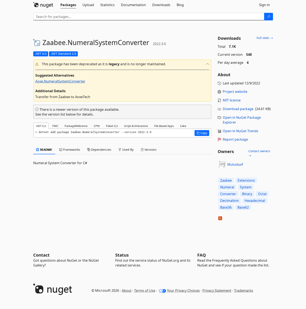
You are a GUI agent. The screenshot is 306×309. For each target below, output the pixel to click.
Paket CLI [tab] (112, 126)
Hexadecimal (255, 200)
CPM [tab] (97, 126)
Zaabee (226, 180)
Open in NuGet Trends (240, 131)
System (246, 187)
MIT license (232, 100)
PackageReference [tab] (76, 126)
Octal (262, 194)
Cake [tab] (183, 126)
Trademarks (243, 290)
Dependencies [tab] (100, 150)
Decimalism (229, 200)
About (126, 290)
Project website (235, 91)
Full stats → (265, 38)
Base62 (243, 207)
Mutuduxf (235, 164)
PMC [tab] (55, 126)
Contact (41, 255)
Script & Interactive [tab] (136, 126)
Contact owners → (259, 153)
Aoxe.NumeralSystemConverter (60, 81)
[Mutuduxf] (222, 164)
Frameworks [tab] (71, 150)
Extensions (246, 180)
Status (122, 255)
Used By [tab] (127, 150)
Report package (235, 139)
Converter (228, 194)
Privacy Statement (217, 290)
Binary (247, 194)
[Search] (268, 16)
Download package (238, 109)
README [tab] (45, 150)
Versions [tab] (150, 150)
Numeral (227, 187)
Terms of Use (144, 290)
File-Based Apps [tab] (164, 126)
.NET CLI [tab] (41, 126)
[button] (122, 64)
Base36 (226, 207)
